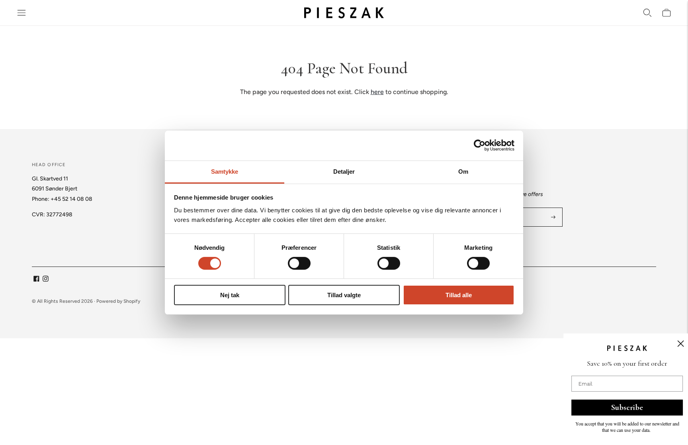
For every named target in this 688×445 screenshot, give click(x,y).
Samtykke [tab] (224, 171)
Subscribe (617, 407)
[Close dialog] (670, 344)
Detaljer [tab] (344, 171)
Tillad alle (459, 295)
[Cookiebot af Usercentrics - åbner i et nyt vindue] (479, 145)
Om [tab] (463, 171)
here (377, 92)
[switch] (299, 263)
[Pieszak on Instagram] (46, 279)
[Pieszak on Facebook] (36, 279)
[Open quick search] (647, 13)
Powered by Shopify (118, 301)
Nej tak (229, 295)
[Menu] (21, 13)
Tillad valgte (344, 295)
